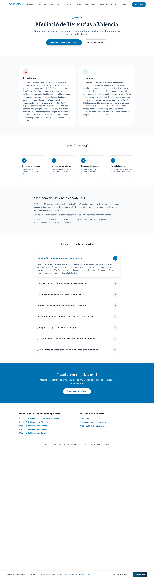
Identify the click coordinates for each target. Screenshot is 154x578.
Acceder (126, 4)
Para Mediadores (81, 4)
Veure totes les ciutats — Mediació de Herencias (63, 444)
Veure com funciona (96, 42)
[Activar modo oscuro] (116, 4)
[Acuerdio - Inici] (14, 4)
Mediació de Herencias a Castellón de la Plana (39, 418)
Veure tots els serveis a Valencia (97, 444)
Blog (69, 4)
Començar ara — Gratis (77, 391)
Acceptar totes (140, 574)
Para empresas (98, 4)
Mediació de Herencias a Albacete (33, 426)
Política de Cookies (83, 574)
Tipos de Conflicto (46, 4)
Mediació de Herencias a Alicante (33, 422)
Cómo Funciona (28, 4)
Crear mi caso (139, 4)
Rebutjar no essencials (121, 574)
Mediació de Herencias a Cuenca (33, 429)
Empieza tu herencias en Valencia (63, 42)
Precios (60, 4)
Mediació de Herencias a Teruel (32, 433)
